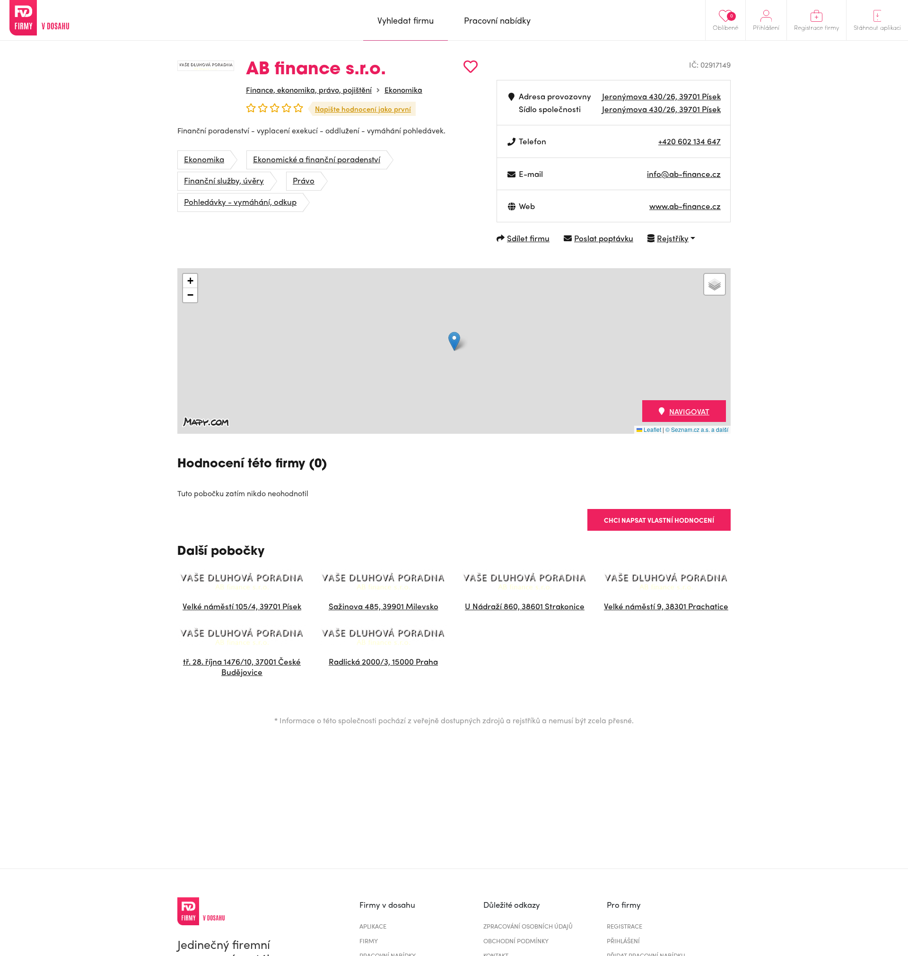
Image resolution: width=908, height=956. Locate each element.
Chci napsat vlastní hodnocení (659, 520)
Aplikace (372, 925)
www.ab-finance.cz (685, 205)
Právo (303, 180)
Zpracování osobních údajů (528, 925)
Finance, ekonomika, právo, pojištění (309, 89)
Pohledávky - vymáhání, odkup (240, 201)
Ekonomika (403, 89)
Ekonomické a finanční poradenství (316, 159)
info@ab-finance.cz (684, 173)
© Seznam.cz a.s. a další (696, 429)
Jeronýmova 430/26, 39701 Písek (661, 96)
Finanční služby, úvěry (224, 180)
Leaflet (651, 429)
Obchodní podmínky (516, 940)
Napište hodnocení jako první (363, 109)
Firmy (368, 940)
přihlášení (623, 940)
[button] (454, 341)
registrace (624, 925)
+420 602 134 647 (689, 141)
